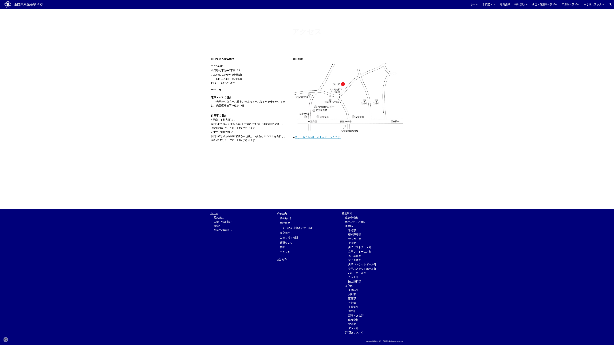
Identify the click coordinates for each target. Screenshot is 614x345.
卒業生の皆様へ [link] (571, 4)
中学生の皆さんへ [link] (594, 4)
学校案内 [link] (487, 4)
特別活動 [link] (519, 4)
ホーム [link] (474, 4)
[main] (307, 31)
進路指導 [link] (505, 4)
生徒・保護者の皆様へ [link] (545, 4)
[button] (610, 4)
